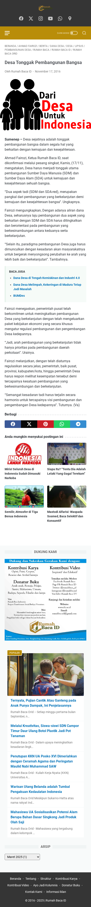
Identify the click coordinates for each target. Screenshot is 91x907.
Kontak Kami (33, 891)
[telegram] (78, 424)
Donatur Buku (71, 885)
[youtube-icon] (50, 18)
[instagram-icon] (41, 18)
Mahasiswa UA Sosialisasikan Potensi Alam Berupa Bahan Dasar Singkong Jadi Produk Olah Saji (44, 817)
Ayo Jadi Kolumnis (45, 885)
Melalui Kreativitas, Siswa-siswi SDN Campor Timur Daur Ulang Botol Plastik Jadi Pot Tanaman (45, 731)
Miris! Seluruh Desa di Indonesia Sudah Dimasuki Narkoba (22, 473)
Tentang (30, 878)
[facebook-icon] (21, 18)
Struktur (45, 878)
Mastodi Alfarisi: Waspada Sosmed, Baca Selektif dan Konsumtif (65, 516)
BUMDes (19, 296)
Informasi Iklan (56, 891)
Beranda (15, 878)
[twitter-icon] (31, 18)
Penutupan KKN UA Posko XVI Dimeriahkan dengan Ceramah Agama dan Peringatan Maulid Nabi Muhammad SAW (44, 761)
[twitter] (29, 424)
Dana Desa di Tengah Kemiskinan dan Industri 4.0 (46, 278)
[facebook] (13, 424)
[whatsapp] (62, 424)
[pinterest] (45, 424)
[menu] (10, 33)
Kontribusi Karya (66, 878)
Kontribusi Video (18, 885)
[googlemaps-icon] (70, 18)
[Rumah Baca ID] (45, 8)
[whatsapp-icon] (60, 18)
